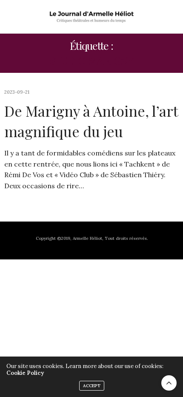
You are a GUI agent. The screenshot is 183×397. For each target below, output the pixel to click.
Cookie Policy (25, 373)
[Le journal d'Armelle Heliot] (91, 16)
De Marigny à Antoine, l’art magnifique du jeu (91, 121)
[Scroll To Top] (169, 383)
